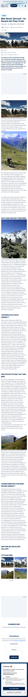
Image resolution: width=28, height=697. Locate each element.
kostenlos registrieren (19, 640)
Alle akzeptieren (14, 688)
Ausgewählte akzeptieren (14, 692)
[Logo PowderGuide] (4, 5)
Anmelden (14, 657)
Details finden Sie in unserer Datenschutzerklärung (10, 673)
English (21, 1)
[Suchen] (22, 5)
